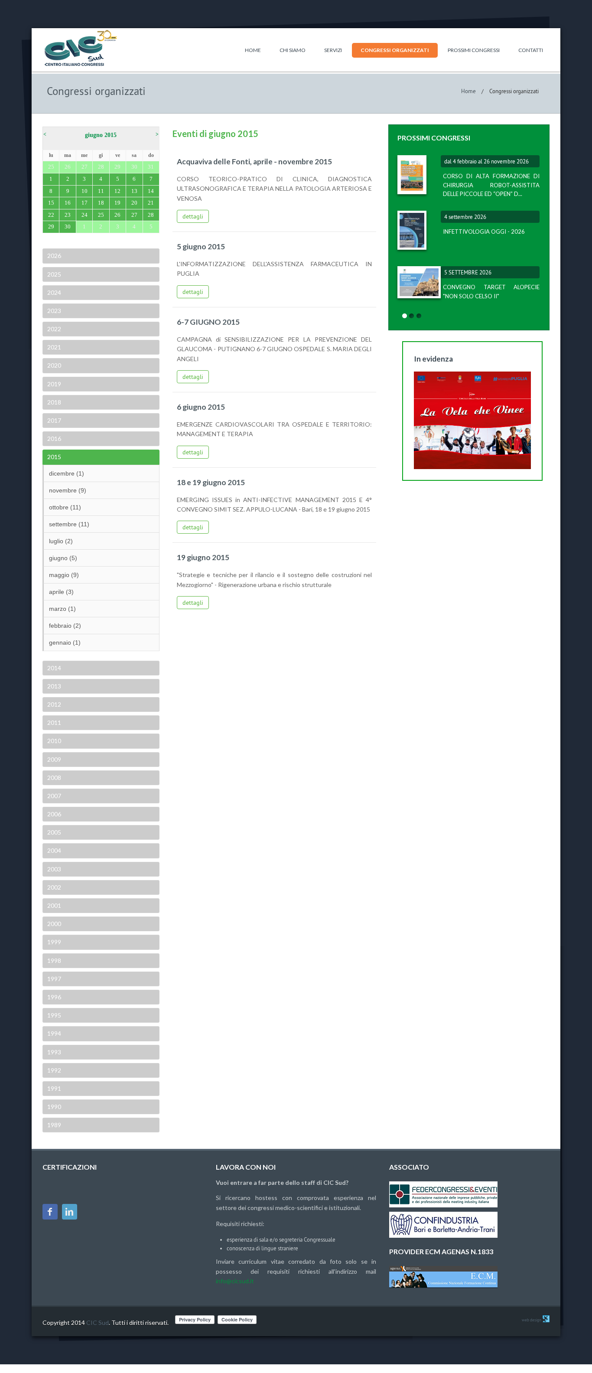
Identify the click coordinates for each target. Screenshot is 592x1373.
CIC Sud (97, 1322)
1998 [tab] (54, 960)
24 (84, 215)
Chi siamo (293, 50)
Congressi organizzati (395, 50)
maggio (64, 574)
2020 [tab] (54, 365)
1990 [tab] (54, 1106)
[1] (404, 316)
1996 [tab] (54, 997)
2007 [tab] (54, 795)
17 (84, 202)
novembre (67, 490)
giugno (63, 557)
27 (134, 215)
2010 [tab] (54, 740)
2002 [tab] (54, 887)
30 (68, 226)
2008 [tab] (54, 777)
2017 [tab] (54, 420)
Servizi (333, 50)
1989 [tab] (54, 1124)
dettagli (192, 216)
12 (117, 191)
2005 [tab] (54, 832)
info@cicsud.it (235, 1281)
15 (51, 202)
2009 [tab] (54, 759)
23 (68, 215)
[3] (419, 316)
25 (101, 215)
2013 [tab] (54, 686)
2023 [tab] (54, 310)
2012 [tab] (54, 704)
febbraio (65, 625)
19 (117, 202)
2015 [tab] (54, 456)
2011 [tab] (54, 722)
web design (531, 1320)
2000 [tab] (54, 923)
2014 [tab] (54, 668)
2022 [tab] (54, 329)
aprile (61, 591)
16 (68, 202)
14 (151, 191)
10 (84, 191)
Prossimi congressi (474, 50)
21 (151, 202)
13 (134, 191)
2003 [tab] (54, 869)
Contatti (530, 50)
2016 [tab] (54, 438)
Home (253, 50)
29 (51, 226)
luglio (61, 541)
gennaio (65, 642)
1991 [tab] (54, 1088)
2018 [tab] (54, 402)
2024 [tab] (54, 292)
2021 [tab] (54, 347)
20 (134, 202)
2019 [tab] (54, 384)
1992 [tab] (54, 1070)
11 (101, 191)
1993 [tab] (54, 1052)
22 (51, 215)
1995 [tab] (54, 1015)
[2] (411, 316)
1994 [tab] (54, 1033)
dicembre (66, 473)
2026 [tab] (54, 255)
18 (101, 202)
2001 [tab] (54, 905)
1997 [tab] (54, 978)
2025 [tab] (54, 274)
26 (117, 215)
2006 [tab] (54, 814)
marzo (62, 608)
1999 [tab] (54, 942)
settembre (69, 524)
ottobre (65, 507)
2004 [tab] (54, 850)
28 (151, 215)
